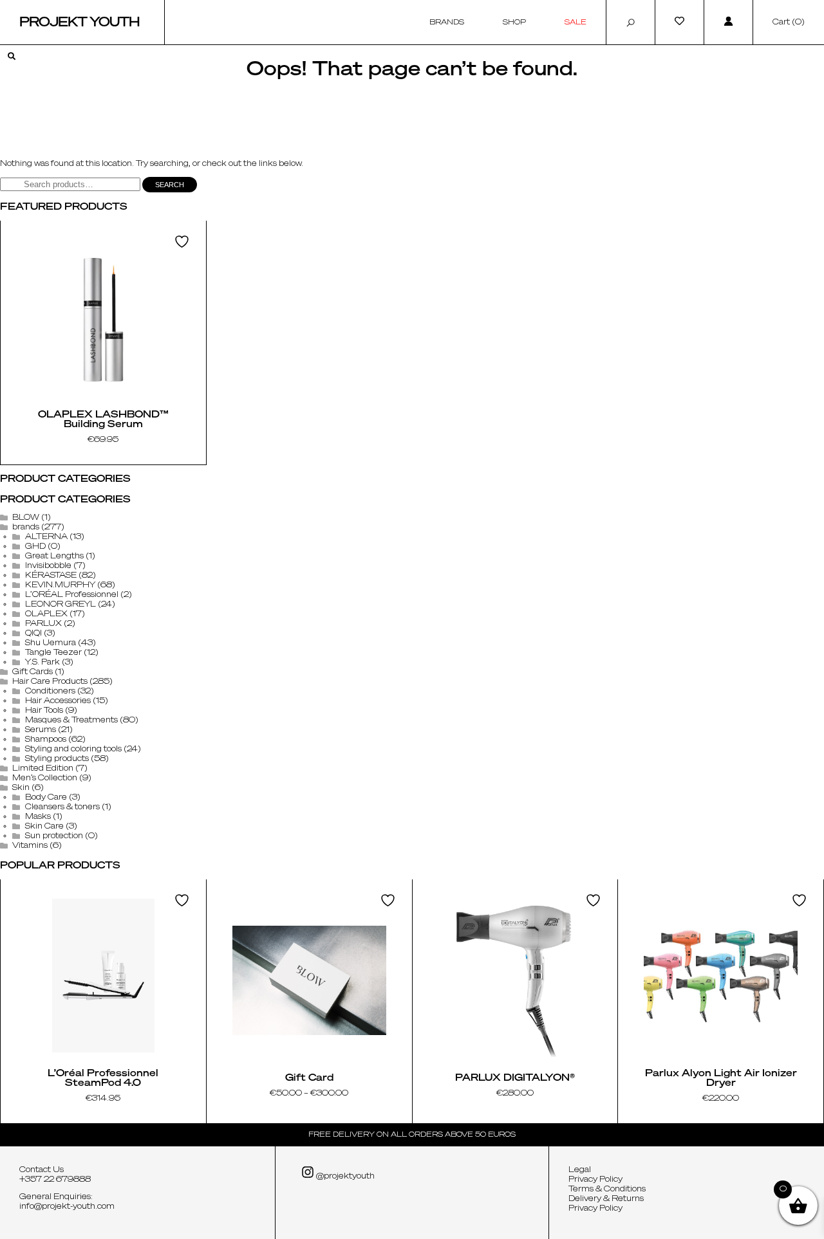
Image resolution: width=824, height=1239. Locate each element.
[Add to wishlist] (183, 242)
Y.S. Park (42, 662)
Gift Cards (32, 672)
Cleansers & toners (62, 807)
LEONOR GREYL (60, 605)
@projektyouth (344, 1176)
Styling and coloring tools (73, 749)
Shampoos (45, 740)
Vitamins (30, 846)
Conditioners (50, 691)
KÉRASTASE (51, 576)
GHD (35, 547)
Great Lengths (54, 556)
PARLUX (43, 624)
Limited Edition (42, 769)
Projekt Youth (79, 22)
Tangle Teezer (53, 653)
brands (25, 527)
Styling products (57, 759)
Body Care (46, 798)
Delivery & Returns (606, 1199)
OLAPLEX (46, 614)
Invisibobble (48, 566)
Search (169, 184)
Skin (21, 788)
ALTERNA (46, 537)
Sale (575, 22)
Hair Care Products (50, 682)
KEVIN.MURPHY (60, 585)
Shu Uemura (50, 643)
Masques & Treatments (71, 720)
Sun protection (54, 836)
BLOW (25, 518)
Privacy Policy (595, 1180)
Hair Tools (44, 711)
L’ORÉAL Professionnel (71, 595)
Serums (40, 730)
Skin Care (44, 827)
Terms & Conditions (607, 1189)
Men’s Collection (44, 778)
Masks (38, 817)
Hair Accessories (58, 701)
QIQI (33, 634)
